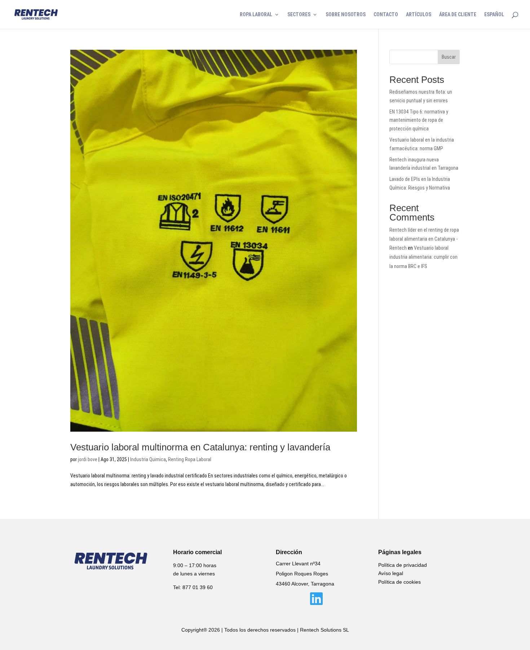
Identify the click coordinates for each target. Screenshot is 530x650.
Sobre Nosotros (346, 14)
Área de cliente (457, 14)
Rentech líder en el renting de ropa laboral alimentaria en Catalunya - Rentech (424, 239)
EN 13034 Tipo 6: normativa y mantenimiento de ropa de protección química (418, 120)
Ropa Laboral (256, 14)
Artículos (418, 14)
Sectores (298, 14)
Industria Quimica (148, 459)
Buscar (449, 57)
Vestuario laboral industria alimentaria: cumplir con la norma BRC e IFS (423, 257)
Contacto (386, 14)
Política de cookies (399, 582)
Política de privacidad (402, 565)
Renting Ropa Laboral (189, 459)
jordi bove (87, 459)
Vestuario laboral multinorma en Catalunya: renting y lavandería (200, 447)
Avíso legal (390, 573)
